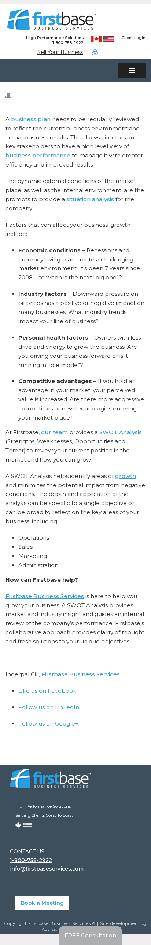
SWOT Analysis (120, 432)
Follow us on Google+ (48, 723)
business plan (31, 119)
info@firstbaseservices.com (47, 868)
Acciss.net (53, 929)
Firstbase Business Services (44, 596)
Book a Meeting (42, 903)
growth (125, 475)
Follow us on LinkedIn (48, 707)
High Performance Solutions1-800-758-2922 (55, 40)
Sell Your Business (60, 52)
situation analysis (90, 199)
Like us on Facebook (47, 690)
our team (54, 432)
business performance (37, 155)
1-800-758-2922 (31, 860)
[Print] (12, 95)
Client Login (133, 37)
